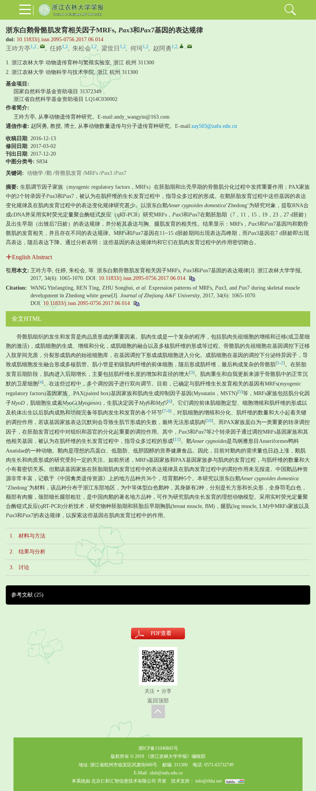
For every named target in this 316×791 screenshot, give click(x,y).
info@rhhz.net (208, 781)
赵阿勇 (162, 48)
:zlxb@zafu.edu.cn (166, 773)
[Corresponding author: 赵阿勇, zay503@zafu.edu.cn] (181, 46)
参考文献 (27, 595)
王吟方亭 (18, 48)
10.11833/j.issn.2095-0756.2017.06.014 (60, 39)
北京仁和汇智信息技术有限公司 (123, 781)
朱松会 (81, 48)
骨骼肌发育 (68, 173)
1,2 (33, 46)
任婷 (56, 48)
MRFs (91, 173)
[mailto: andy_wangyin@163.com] (42, 46)
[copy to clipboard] (136, 303)
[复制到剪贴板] (192, 278)
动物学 (35, 173)
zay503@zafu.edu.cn (214, 126)
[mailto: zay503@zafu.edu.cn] (189, 46)
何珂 (136, 48)
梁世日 (110, 48)
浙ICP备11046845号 (158, 748)
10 (209, 421)
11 (177, 439)
